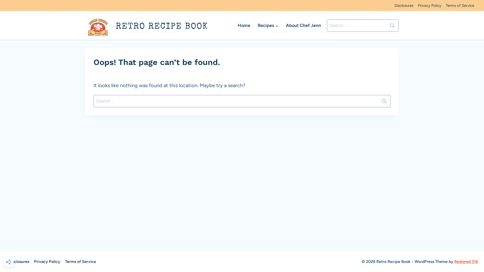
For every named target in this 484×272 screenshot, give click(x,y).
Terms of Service (460, 5)
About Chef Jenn (303, 25)
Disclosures (404, 5)
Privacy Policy (429, 5)
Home (244, 25)
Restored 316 (466, 261)
